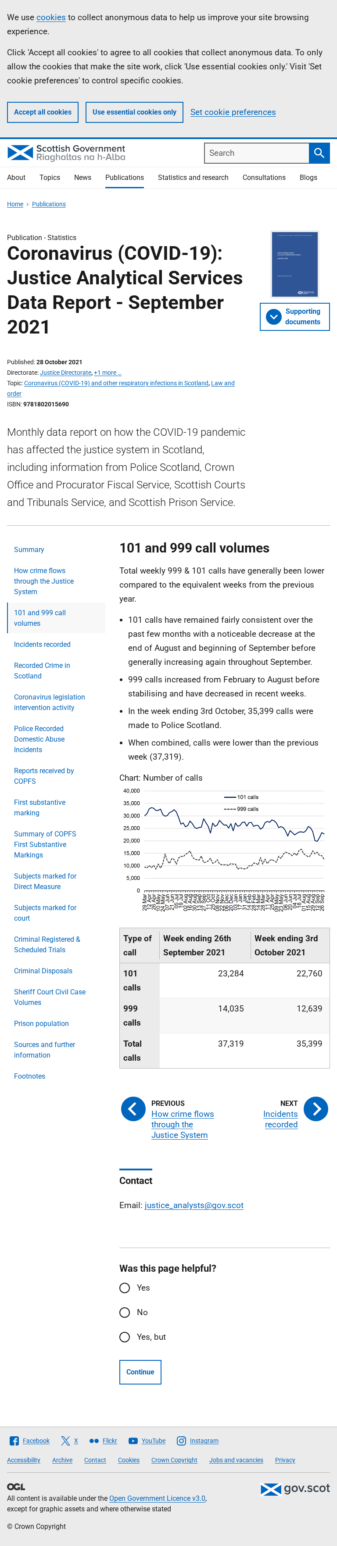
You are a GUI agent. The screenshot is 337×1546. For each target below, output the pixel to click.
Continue (140, 1372)
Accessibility (23, 1459)
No (142, 1312)
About (16, 177)
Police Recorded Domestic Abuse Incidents (39, 739)
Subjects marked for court (45, 913)
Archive (62, 1459)
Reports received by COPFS (44, 776)
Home (15, 204)
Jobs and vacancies (236, 1459)
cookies (51, 17)
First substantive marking (39, 807)
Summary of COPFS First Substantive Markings (45, 844)
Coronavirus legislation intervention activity (49, 702)
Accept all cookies (43, 112)
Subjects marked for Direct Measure (45, 881)
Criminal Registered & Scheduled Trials (47, 944)
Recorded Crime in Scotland (42, 670)
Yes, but (151, 1337)
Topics (49, 177)
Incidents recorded (42, 644)
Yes (143, 1288)
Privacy (285, 1459)
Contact (95, 1459)
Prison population (41, 1023)
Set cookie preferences (233, 112)
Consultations (264, 177)
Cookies (129, 1459)
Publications (124, 177)
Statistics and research (193, 177)
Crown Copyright (174, 1459)
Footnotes (29, 1076)
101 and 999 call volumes (40, 618)
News (82, 177)
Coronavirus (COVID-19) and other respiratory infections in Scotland (116, 383)
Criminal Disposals (43, 971)
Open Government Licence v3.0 (157, 1498)
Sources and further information (44, 1049)
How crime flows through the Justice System (44, 581)
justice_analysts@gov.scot (194, 1205)
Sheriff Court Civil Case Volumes (50, 997)
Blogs (308, 177)
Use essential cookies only (134, 112)
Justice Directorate (65, 372)
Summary (29, 549)
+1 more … (108, 372)
